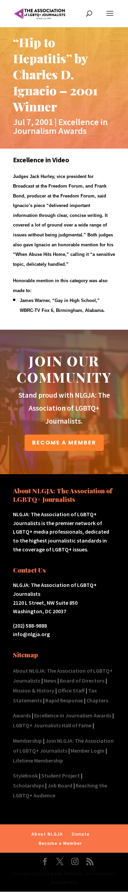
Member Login (87, 750)
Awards (22, 715)
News (50, 680)
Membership (27, 740)
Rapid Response (64, 700)
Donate (80, 834)
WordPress (64, 882)
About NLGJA (47, 834)
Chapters (97, 700)
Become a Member (60, 843)
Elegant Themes (63, 873)
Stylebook (25, 775)
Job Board (59, 785)
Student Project (60, 775)
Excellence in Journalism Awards (60, 126)
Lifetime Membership (38, 760)
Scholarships (28, 785)
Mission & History (33, 690)
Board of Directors (82, 680)
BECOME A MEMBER (64, 443)
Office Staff (71, 690)
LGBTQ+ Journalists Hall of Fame (52, 725)
